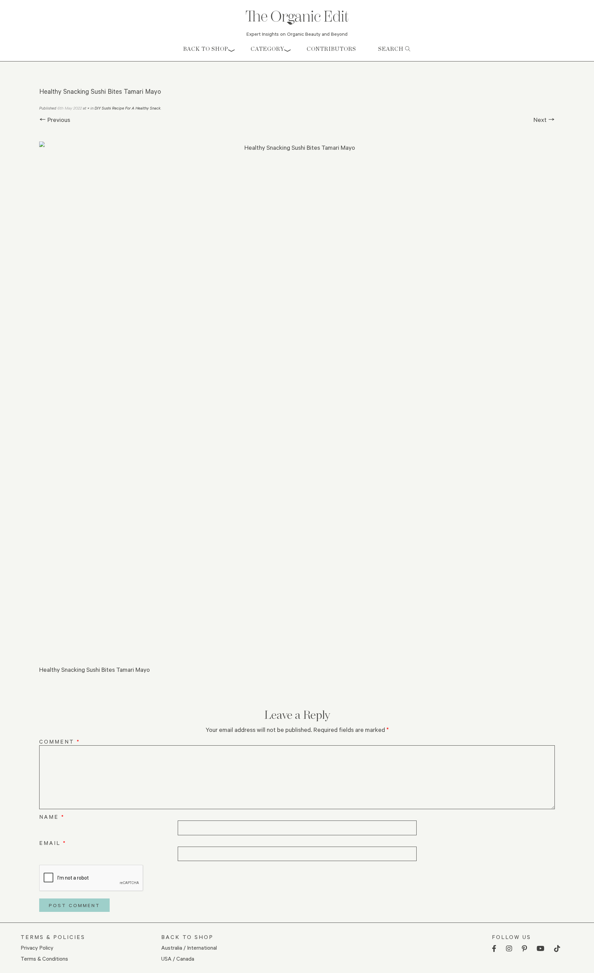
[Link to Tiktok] (557, 948)
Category (267, 49)
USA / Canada (177, 958)
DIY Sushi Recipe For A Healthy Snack (128, 108)
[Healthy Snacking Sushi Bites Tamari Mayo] (297, 399)
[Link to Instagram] (509, 948)
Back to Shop (205, 49)
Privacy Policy (37, 947)
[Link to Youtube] (540, 948)
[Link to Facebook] (494, 948)
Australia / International (189, 947)
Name (52, 816)
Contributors (331, 49)
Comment (59, 741)
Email (52, 842)
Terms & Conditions (44, 958)
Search (391, 49)
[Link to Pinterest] (524, 948)
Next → (544, 119)
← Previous (54, 119)
